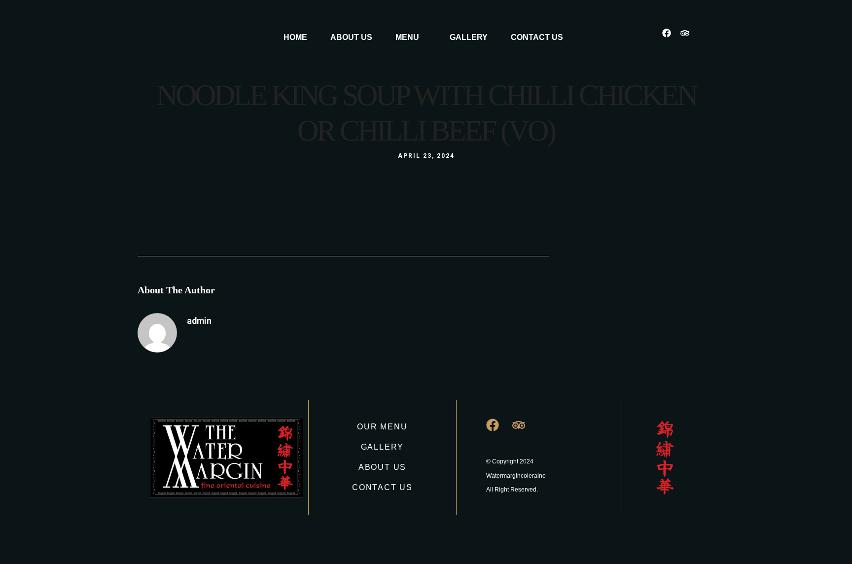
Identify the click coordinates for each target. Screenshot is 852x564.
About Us (351, 37)
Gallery (469, 37)
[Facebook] (671, 37)
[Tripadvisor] (689, 37)
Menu (407, 37)
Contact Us (537, 37)
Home (295, 37)
